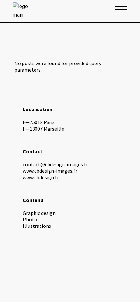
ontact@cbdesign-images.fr (56, 164)
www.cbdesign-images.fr (50, 171)
